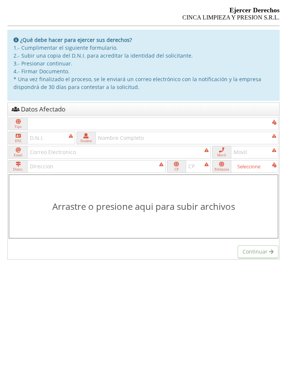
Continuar (256, 251)
